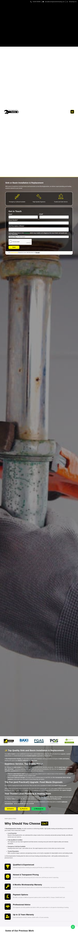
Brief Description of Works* (16, 226)
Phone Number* (13, 220)
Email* (41, 214)
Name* (10, 214)
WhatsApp (27, 233)
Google (37, 252)
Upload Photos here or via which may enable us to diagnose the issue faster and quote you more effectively (38, 233)
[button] (72, 112)
